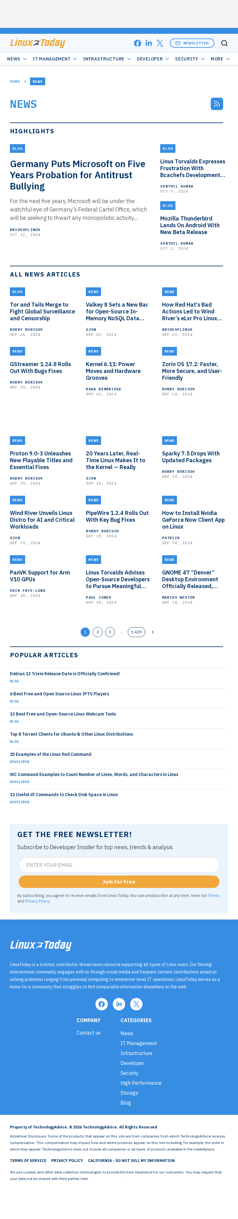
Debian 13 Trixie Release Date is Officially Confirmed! (65, 673)
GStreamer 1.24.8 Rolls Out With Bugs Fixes (40, 368)
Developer (150, 59)
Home (15, 81)
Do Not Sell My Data (107, 1178)
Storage (129, 1093)
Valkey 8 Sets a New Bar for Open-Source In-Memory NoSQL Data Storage (117, 311)
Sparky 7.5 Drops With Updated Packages (191, 457)
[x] (160, 43)
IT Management (52, 59)
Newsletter (196, 43)
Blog (14, 681)
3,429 (136, 631)
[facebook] (137, 43)
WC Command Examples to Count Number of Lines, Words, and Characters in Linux (94, 774)
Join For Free (119, 882)
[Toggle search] (224, 43)
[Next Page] (153, 632)
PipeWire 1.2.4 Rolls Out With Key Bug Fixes (117, 516)
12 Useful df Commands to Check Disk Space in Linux (64, 794)
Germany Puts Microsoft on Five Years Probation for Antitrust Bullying (77, 175)
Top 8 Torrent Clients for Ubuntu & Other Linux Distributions (71, 734)
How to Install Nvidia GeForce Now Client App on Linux (193, 520)
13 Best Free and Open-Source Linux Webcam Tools (63, 714)
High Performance (141, 1083)
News (13, 59)
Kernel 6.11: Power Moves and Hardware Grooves (113, 371)
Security (186, 59)
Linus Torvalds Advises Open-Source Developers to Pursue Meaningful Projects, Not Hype (118, 579)
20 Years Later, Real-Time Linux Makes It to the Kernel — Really (115, 460)
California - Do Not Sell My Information (131, 1160)
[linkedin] (148, 43)
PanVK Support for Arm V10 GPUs (40, 576)
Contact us (89, 1032)
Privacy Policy (37, 900)
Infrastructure (104, 59)
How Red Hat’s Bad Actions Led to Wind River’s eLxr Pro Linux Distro (189, 311)
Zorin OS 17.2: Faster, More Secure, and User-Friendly (192, 371)
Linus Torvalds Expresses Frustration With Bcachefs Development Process (192, 168)
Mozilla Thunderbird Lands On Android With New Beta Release (190, 225)
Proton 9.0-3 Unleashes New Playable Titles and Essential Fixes (41, 460)
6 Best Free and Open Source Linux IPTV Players (59, 694)
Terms (213, 895)
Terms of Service (28, 1160)
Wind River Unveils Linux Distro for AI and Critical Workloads (42, 520)
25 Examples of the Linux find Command (50, 754)
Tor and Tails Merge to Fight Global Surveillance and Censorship (42, 311)
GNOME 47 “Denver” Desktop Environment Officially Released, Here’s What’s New (190, 579)
